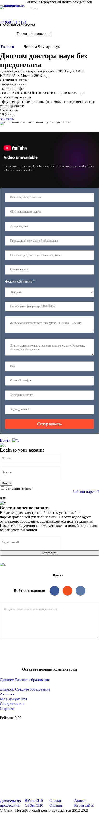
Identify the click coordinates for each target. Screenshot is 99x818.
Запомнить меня (18, 488)
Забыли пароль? (86, 492)
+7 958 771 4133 (13, 22)
